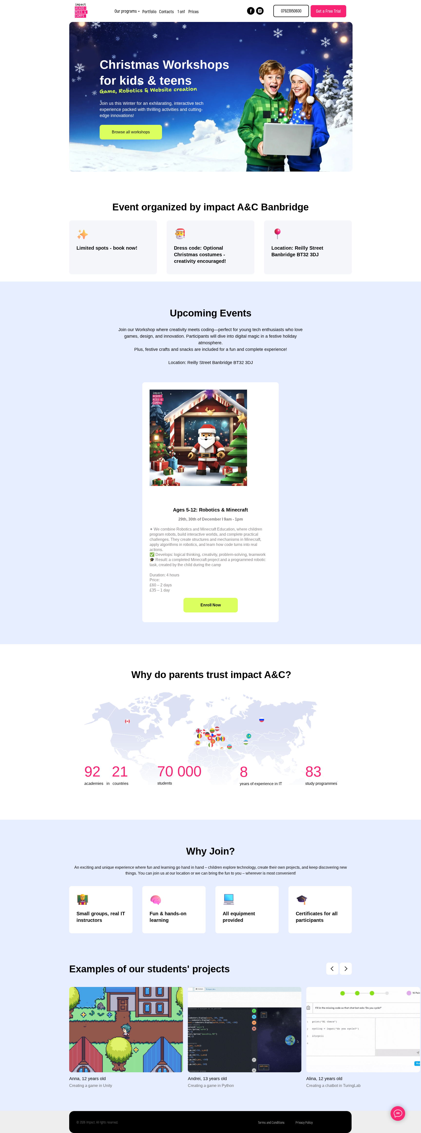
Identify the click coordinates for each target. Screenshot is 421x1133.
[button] (328, 11)
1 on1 (181, 11)
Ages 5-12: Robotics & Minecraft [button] (210, 509)
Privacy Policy (304, 1122)
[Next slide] (346, 969)
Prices (193, 11)
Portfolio (149, 11)
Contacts (166, 11)
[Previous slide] (332, 969)
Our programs (126, 11)
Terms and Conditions (271, 1122)
